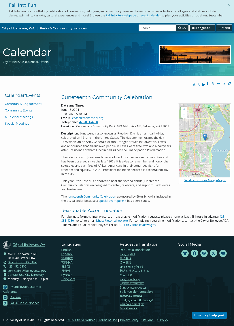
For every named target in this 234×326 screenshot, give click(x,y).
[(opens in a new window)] (185, 253)
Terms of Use (107, 320)
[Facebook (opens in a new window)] (194, 253)
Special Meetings (17, 123)
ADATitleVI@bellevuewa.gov (137, 225)
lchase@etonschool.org (87, 118)
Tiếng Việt (68, 279)
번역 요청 (126, 274)
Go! (183, 28)
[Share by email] (218, 84)
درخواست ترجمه (130, 279)
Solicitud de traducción (136, 291)
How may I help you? (209, 315)
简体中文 (67, 258)
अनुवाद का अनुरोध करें (131, 266)
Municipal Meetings (19, 117)
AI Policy (162, 320)
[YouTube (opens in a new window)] (223, 253)
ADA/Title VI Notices (81, 320)
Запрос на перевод (133, 287)
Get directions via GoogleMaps (205, 180)
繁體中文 (67, 262)
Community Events (18, 110)
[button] (229, 84)
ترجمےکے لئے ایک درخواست (136, 300)
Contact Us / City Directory (26, 275)
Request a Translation (135, 249)
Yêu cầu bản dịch (132, 304)
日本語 (65, 266)
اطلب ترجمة (127, 254)
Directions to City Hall (22, 262)
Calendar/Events (37, 62)
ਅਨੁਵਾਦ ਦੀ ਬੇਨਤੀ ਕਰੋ (132, 283)
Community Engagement (23, 103)
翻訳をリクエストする (134, 270)
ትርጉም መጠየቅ (128, 308)
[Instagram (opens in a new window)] (204, 253)
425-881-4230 (88, 122)
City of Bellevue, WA (18, 28)
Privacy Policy (129, 320)
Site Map (147, 320)
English (66, 249)
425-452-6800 (17, 266)
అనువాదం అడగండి (131, 295)
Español (67, 254)
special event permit (112, 201)
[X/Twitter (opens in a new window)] (213, 253)
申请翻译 (125, 258)
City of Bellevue (13, 62)
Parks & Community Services (63, 28)
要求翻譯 (125, 262)
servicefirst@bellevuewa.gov (27, 271)
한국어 (65, 270)
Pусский (66, 274)
